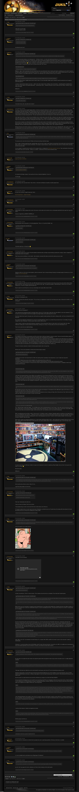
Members (30, 13)
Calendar (36, 13)
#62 (73, 37)
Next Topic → (72, 776)
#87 (73, 726)
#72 (73, 208)
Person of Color (10, 209)
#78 (73, 295)
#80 (73, 334)
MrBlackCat (9, 52)
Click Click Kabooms (22, 273)
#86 (73, 650)
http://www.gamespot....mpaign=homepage (22, 194)
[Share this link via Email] (11, 776)
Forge (8, 22)
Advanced (71, 13)
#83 (73, 518)
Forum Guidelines (62, 15)
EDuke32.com (14, 13)
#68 (73, 165)
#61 (73, 21)
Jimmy (8, 97)
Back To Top (25, 787)
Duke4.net (7, 13)
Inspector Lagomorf (8, 39)
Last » (23, 17)
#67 (73, 157)
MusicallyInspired (10, 109)
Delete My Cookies (15, 787)
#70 (73, 190)
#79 (73, 308)
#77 (73, 281)
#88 (73, 738)
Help (68, 10)
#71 (73, 199)
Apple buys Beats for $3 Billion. (21, 158)
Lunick (8, 238)
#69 (73, 181)
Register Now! (58, 10)
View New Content (69, 15)
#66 (73, 132)
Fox (8, 133)
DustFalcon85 (9, 191)
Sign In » (54, 8)
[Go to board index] (26, 6)
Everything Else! (10, 15)
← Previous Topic (59, 776)
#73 (73, 221)
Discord (20, 13)
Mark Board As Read (9, 787)
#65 (73, 108)
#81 (73, 475)
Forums (25, 13)
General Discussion (19, 15)
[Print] (13, 776)
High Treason (9, 739)
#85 (73, 586)
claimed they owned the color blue (54, 148)
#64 (73, 96)
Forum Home (21, 787)
